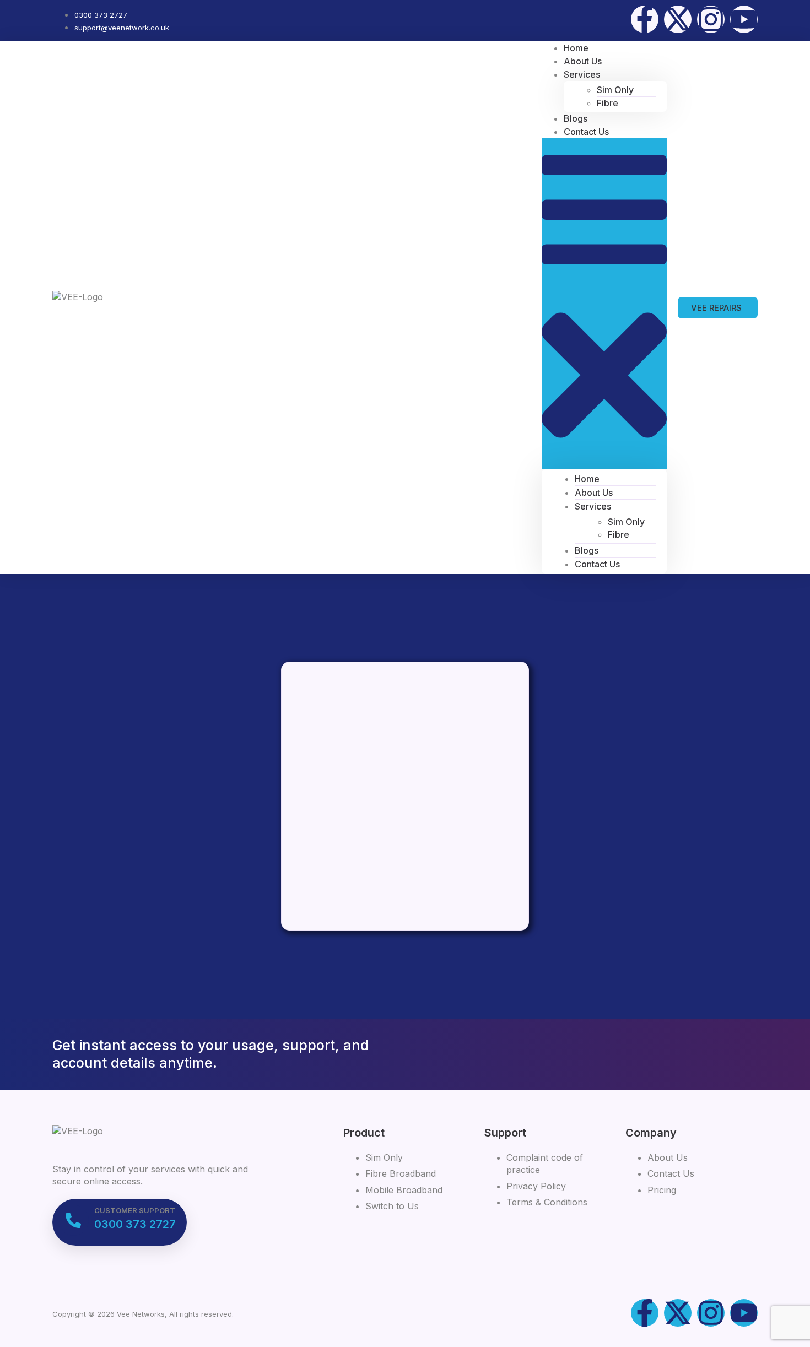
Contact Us (586, 131)
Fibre (607, 103)
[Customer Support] (73, 1220)
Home (587, 478)
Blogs (586, 550)
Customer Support (134, 1210)
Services (582, 74)
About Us (594, 492)
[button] (604, 303)
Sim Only (615, 89)
